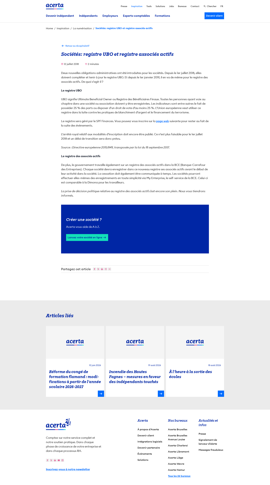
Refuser (134, 270)
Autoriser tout (162, 270)
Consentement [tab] (101, 208)
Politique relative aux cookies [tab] (162, 208)
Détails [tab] (128, 208)
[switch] (117, 258)
